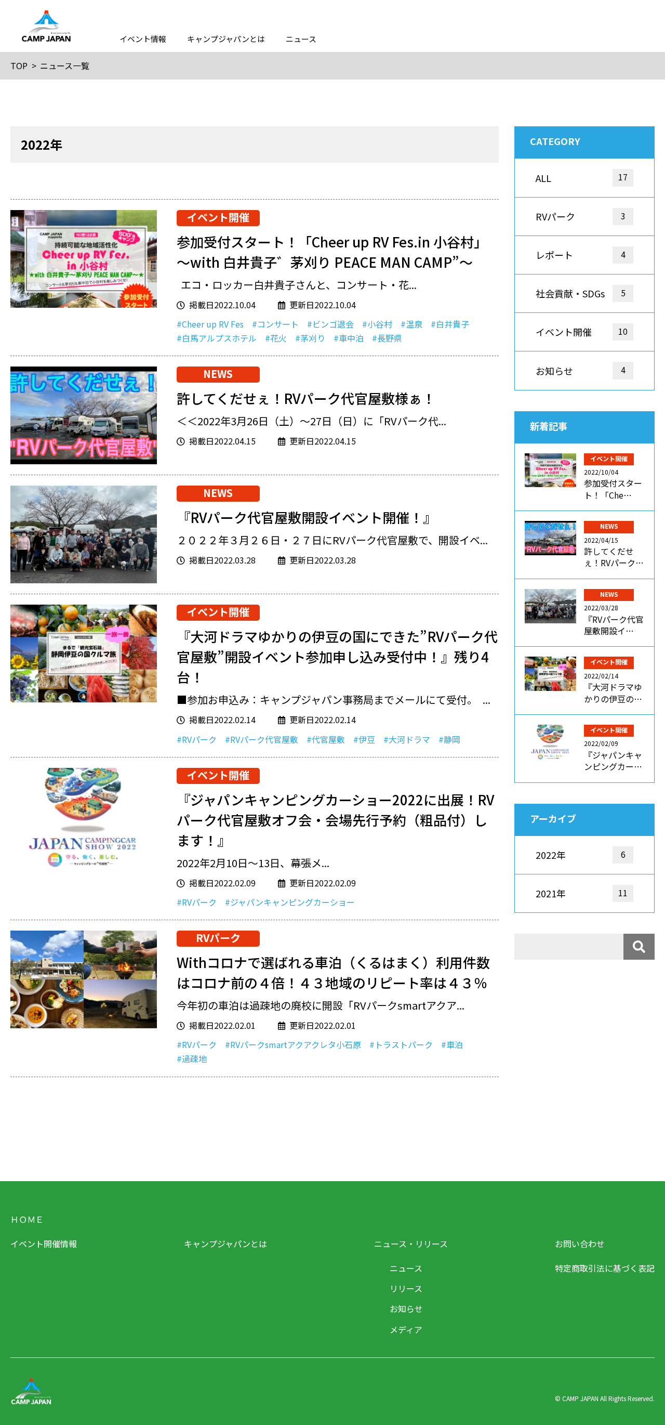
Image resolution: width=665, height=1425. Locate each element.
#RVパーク (197, 739)
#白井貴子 (450, 324)
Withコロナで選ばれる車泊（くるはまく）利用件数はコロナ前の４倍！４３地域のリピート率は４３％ (333, 972)
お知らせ (406, 1308)
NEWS (218, 374)
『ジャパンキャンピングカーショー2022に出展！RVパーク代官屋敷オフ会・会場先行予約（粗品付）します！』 (335, 819)
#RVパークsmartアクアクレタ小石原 (293, 1044)
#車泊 (452, 1044)
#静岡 (449, 739)
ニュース (301, 38)
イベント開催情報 (43, 1243)
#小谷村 (377, 324)
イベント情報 (142, 38)
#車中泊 (349, 338)
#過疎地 (192, 1058)
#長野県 (387, 338)
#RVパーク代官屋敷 (261, 739)
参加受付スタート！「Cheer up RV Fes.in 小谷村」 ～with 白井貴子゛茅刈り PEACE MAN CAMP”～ (332, 251)
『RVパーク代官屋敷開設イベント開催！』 (306, 517)
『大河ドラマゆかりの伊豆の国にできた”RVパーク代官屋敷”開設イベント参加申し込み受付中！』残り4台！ (337, 656)
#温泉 (411, 324)
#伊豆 (364, 739)
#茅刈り (310, 338)
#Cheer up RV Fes (210, 324)
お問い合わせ (580, 1243)
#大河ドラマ (406, 739)
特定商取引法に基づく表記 (605, 1268)
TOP (19, 65)
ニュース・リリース (411, 1243)
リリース (406, 1288)
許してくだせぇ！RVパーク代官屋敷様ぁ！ (306, 398)
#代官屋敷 (326, 739)
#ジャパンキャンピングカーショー (290, 902)
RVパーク (218, 938)
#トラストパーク (401, 1044)
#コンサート (275, 324)
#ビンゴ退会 (330, 324)
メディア (406, 1329)
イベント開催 (218, 217)
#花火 (276, 338)
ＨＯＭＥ (27, 1219)
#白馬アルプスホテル (217, 338)
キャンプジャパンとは (226, 38)
